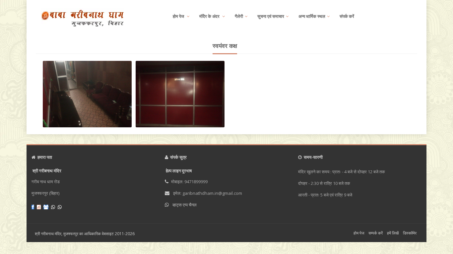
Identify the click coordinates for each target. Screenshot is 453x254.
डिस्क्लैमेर (410, 233)
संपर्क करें (347, 16)
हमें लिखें (393, 233)
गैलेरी (239, 16)
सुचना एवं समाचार (270, 16)
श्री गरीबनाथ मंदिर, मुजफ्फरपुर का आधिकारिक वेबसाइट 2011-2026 (85, 233)
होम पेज (179, 16)
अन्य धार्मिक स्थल (311, 16)
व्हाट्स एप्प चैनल (184, 205)
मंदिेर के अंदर (210, 16)
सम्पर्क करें (375, 233)
